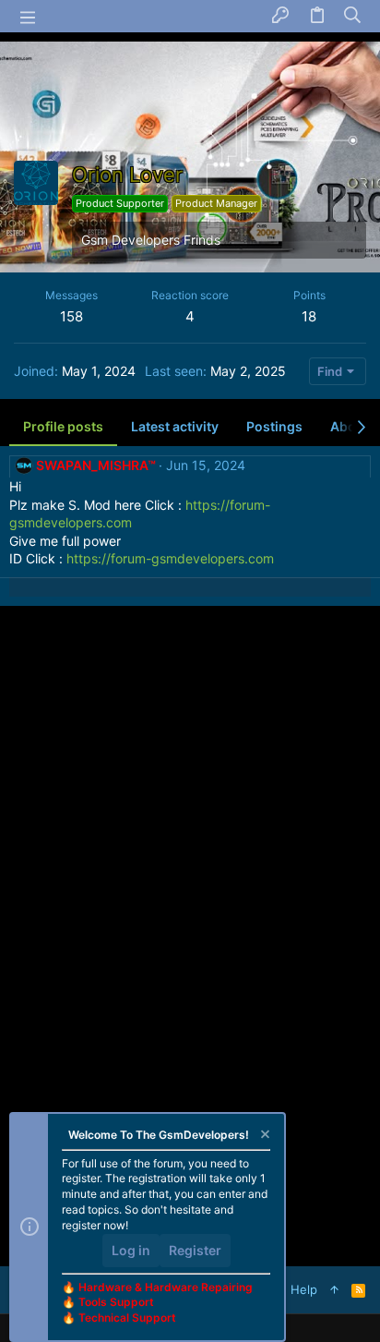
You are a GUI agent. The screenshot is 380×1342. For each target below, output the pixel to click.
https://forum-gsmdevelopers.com (170, 558)
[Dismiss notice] (263, 1136)
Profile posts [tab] (63, 426)
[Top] (334, 1289)
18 (309, 316)
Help (304, 1289)
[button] (27, 16)
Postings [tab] (274, 426)
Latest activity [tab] (175, 426)
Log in (131, 1250)
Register (195, 1250)
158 (71, 316)
